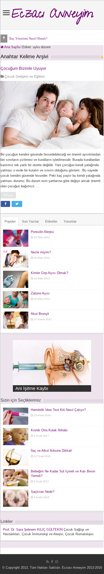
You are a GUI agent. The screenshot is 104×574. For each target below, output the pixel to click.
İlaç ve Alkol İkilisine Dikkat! (51, 450)
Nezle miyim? (41, 252)
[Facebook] (52, 562)
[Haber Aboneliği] (102, 57)
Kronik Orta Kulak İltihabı (49, 430)
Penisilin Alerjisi (42, 232)
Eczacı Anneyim (52, 15)
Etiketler (51, 221)
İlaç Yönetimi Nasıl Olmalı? (28, 38)
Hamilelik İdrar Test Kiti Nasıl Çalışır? (58, 410)
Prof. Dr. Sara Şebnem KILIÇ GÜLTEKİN (33, 529)
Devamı (8, 195)
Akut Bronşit (40, 314)
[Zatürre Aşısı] (15, 299)
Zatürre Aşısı (40, 293)
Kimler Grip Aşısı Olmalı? (49, 273)
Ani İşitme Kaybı (31, 388)
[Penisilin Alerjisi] (15, 238)
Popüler (10, 221)
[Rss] (47, 562)
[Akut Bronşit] (15, 320)
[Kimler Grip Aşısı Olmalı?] (15, 279)
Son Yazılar (30, 221)
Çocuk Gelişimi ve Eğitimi (25, 76)
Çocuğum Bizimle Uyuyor (23, 68)
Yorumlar (70, 221)
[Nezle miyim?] (15, 258)
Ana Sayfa (12, 47)
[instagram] (57, 562)
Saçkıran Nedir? (42, 492)
